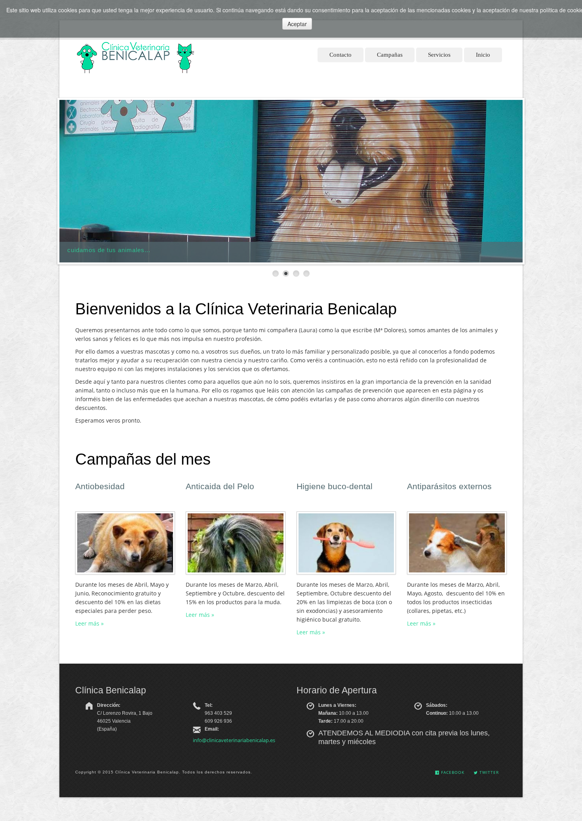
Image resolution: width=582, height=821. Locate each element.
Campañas (390, 55)
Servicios (439, 55)
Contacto (340, 55)
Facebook (451, 772)
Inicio (483, 55)
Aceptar (297, 24)
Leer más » (89, 623)
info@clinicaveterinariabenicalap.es (234, 740)
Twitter (488, 772)
